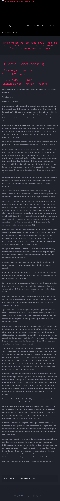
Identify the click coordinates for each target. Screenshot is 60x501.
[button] (23, 32)
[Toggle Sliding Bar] (20, 32)
